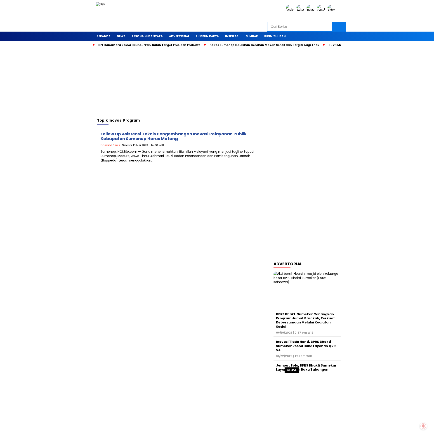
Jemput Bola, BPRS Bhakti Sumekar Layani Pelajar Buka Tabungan (306, 367)
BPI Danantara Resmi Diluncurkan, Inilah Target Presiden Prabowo (149, 45)
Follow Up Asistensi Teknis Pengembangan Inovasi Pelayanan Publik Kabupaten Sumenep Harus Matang (174, 136)
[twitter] (301, 9)
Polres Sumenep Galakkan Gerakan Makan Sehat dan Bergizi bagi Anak (264, 45)
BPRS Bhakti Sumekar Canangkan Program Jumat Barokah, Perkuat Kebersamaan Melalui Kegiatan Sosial (305, 320)
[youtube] (321, 9)
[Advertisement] (217, 404)
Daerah (106, 145)
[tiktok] (332, 9)
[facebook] (290, 9)
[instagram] (311, 9)
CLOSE (292, 370)
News (116, 145)
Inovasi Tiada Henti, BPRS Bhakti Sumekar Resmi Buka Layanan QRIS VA (306, 345)
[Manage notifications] (423, 426)
